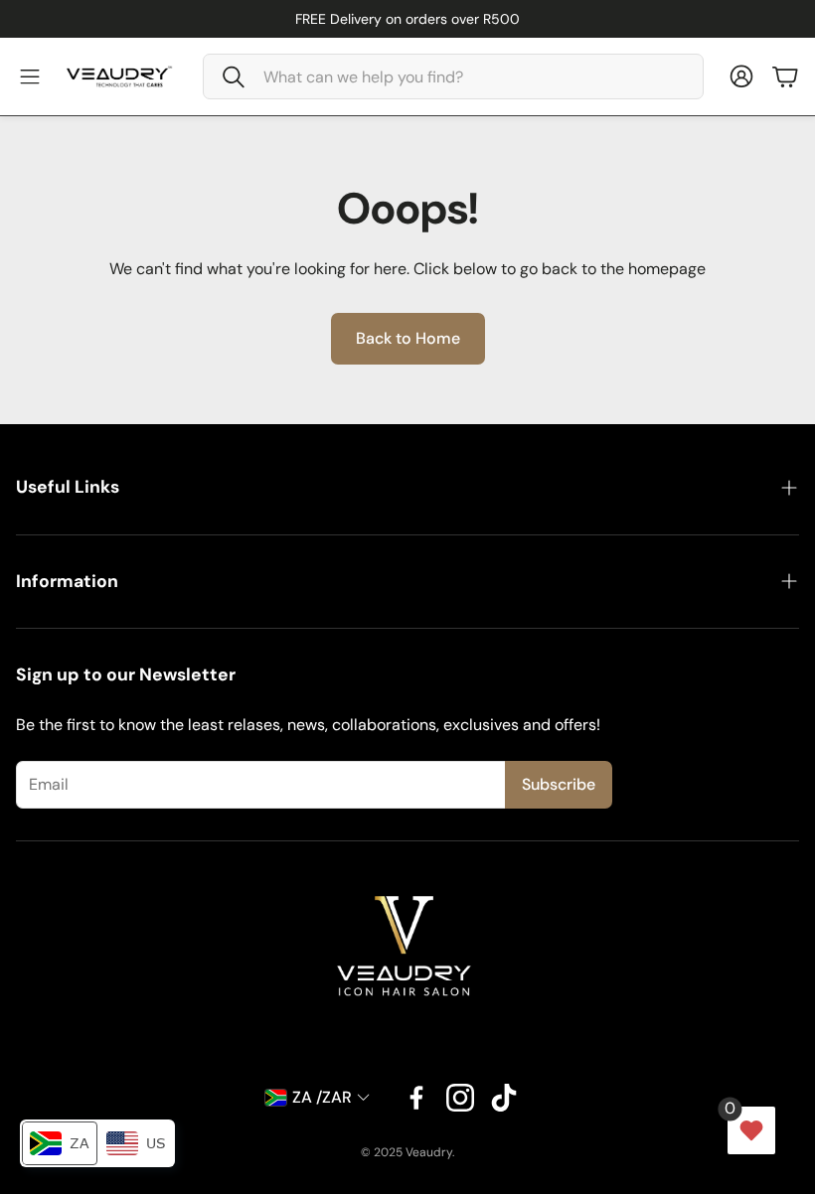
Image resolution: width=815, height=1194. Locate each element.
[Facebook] (416, 1098)
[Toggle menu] (30, 76)
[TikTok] (504, 1098)
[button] (453, 76)
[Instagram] (460, 1098)
